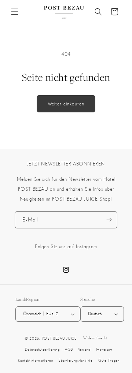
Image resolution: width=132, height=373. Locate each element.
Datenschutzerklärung (42, 349)
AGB (69, 349)
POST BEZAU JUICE (59, 338)
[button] (15, 12)
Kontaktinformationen (35, 360)
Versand (84, 349)
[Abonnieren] (109, 219)
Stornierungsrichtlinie (75, 360)
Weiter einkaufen (66, 104)
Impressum (104, 349)
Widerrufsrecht (95, 338)
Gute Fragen (109, 360)
